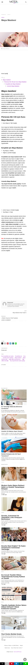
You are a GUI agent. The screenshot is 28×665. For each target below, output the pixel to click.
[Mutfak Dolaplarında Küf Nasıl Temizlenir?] (14, 444)
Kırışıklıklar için (18, 356)
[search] (26, 2)
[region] (14, 8)
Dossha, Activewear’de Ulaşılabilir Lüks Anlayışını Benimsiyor (11, 517)
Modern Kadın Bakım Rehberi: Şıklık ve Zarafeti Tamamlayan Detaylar (13, 487)
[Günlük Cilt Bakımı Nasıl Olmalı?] (14, 422)
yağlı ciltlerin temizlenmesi (14, 359)
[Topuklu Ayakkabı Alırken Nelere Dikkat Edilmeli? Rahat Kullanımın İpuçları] (14, 594)
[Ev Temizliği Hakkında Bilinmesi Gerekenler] (14, 397)
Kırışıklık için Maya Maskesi (12, 84)
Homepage (3, 14)
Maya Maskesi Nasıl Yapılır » (20, 312)
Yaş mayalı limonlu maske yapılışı (17, 360)
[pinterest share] (8, 343)
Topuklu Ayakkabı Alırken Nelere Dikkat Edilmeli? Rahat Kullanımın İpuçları (13, 607)
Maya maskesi (7, 80)
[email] (7, 663)
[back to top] (25, 659)
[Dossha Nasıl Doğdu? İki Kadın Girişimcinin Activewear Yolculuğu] (14, 534)
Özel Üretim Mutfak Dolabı (11, 634)
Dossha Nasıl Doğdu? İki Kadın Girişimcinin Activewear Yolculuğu (13, 547)
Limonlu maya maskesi (8, 357)
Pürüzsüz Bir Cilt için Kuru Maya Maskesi (15, 82)
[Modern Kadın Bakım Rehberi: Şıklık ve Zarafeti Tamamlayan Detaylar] (14, 474)
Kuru (24, 356)
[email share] (5, 343)
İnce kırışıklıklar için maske (7, 356)
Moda (2, 571)
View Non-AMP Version (17, 651)
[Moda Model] (14, 2)
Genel (2, 482)
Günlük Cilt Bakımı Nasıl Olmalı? (12, 431)
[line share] (16, 343)
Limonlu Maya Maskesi (13, 86)
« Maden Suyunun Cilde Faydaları (9, 318)
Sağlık (8, 14)
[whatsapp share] (13, 343)
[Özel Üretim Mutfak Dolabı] (14, 622)
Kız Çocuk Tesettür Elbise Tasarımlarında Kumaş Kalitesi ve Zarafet (13, 576)
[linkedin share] (10, 343)
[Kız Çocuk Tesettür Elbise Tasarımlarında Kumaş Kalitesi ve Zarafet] (14, 563)
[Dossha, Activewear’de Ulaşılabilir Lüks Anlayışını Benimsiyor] (14, 504)
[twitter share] (2, 343)
